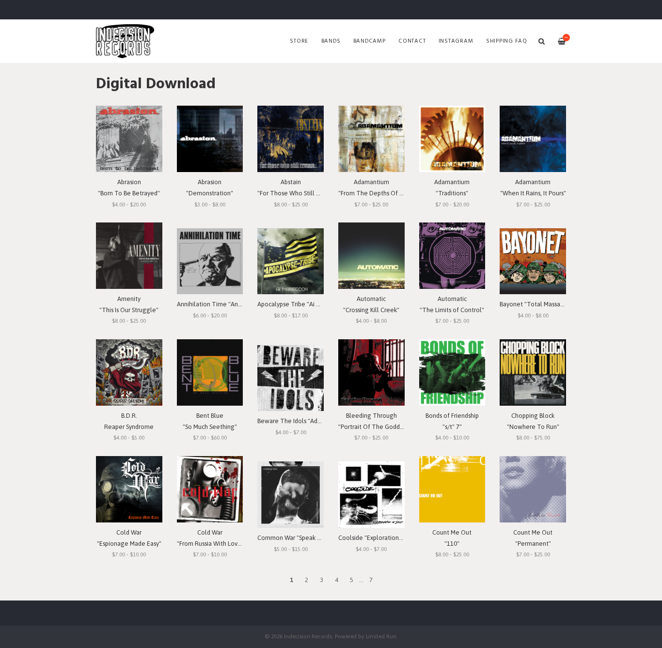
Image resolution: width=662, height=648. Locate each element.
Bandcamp (369, 41)
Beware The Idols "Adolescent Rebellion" (315, 421)
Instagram (456, 41)
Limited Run (381, 636)
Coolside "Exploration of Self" (380, 537)
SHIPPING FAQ (506, 41)
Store (299, 41)
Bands (331, 41)
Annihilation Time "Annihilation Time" (230, 304)
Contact (412, 41)
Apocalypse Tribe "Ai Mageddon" (302, 304)
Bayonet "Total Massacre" (535, 304)
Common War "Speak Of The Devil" (306, 537)
